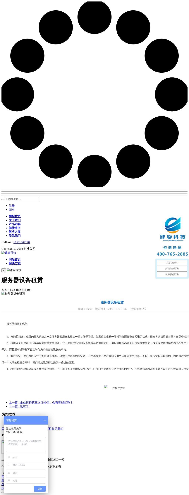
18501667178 (21, 242)
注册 (12, 205)
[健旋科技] (8, 252)
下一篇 (19, 406)
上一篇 (41, 402)
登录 (12, 209)
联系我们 (57, 428)
